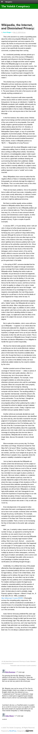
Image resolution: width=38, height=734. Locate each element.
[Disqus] (19, 694)
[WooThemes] (29, 731)
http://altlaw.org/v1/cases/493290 (12, 598)
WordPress (12, 731)
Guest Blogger (7, 32)
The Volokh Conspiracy (15, 6)
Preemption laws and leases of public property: (23, 665)
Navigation (8, 2)
